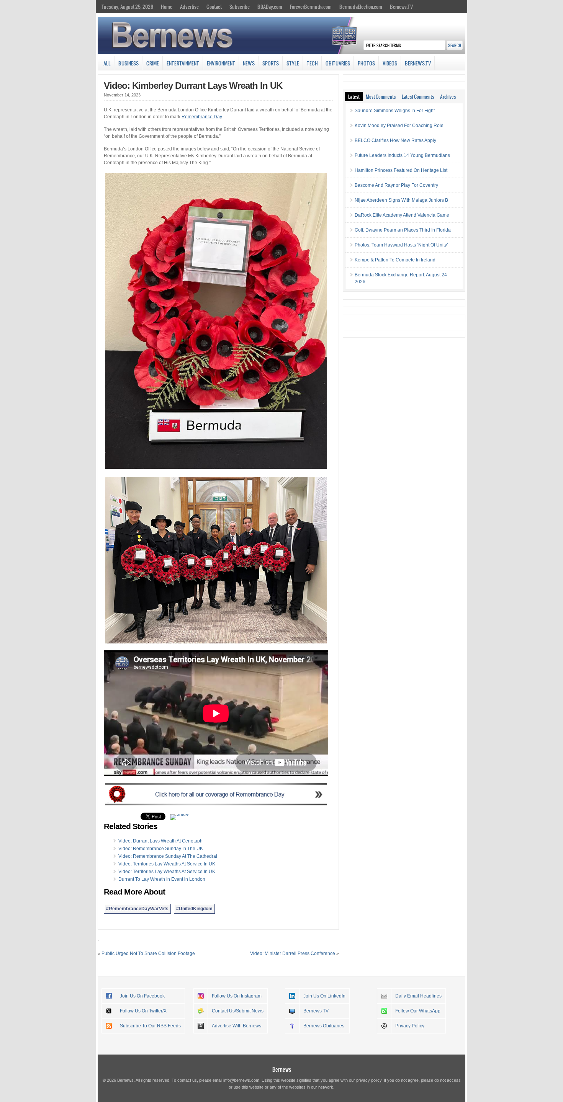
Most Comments (381, 96)
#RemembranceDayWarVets (137, 908)
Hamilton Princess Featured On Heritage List (401, 170)
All (107, 63)
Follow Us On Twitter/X (143, 1011)
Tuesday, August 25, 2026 (127, 6)
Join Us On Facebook (142, 996)
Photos (366, 63)
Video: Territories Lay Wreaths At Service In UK (166, 864)
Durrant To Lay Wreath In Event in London (161, 879)
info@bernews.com (241, 1080)
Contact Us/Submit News (237, 1011)
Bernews (281, 1069)
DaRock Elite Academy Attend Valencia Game (402, 215)
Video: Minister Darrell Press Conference (292, 953)
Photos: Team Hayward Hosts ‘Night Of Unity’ (401, 245)
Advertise (189, 6)
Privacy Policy (409, 1026)
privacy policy (368, 1080)
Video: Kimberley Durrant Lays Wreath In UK (193, 85)
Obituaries (338, 63)
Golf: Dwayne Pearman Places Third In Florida (403, 230)
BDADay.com (269, 6)
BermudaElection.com (360, 6)
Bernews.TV (401, 6)
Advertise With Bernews (236, 1026)
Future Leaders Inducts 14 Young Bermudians (402, 155)
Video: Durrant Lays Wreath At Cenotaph (160, 841)
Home (166, 6)
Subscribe (239, 6)
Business (128, 63)
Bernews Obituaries (323, 1026)
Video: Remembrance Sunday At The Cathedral (167, 856)
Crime (152, 63)
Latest (354, 96)
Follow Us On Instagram (237, 996)
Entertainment (183, 63)
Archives (448, 96)
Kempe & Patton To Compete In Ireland (395, 260)
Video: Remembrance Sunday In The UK (160, 848)
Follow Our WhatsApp (417, 1011)
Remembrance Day (202, 116)
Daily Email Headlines (418, 996)
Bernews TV (316, 1011)
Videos (390, 63)
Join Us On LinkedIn (324, 996)
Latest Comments (418, 96)
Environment (221, 63)
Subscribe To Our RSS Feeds (150, 1026)
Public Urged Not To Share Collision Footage (148, 953)
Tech (312, 63)
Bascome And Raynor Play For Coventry (396, 185)
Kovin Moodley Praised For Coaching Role (399, 125)
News (249, 63)
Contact (214, 6)
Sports (270, 63)
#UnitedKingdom (194, 908)
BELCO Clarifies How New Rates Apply (395, 140)
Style (292, 63)
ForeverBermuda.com (311, 6)
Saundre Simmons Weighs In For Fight (395, 110)
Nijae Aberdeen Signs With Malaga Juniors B (401, 200)
